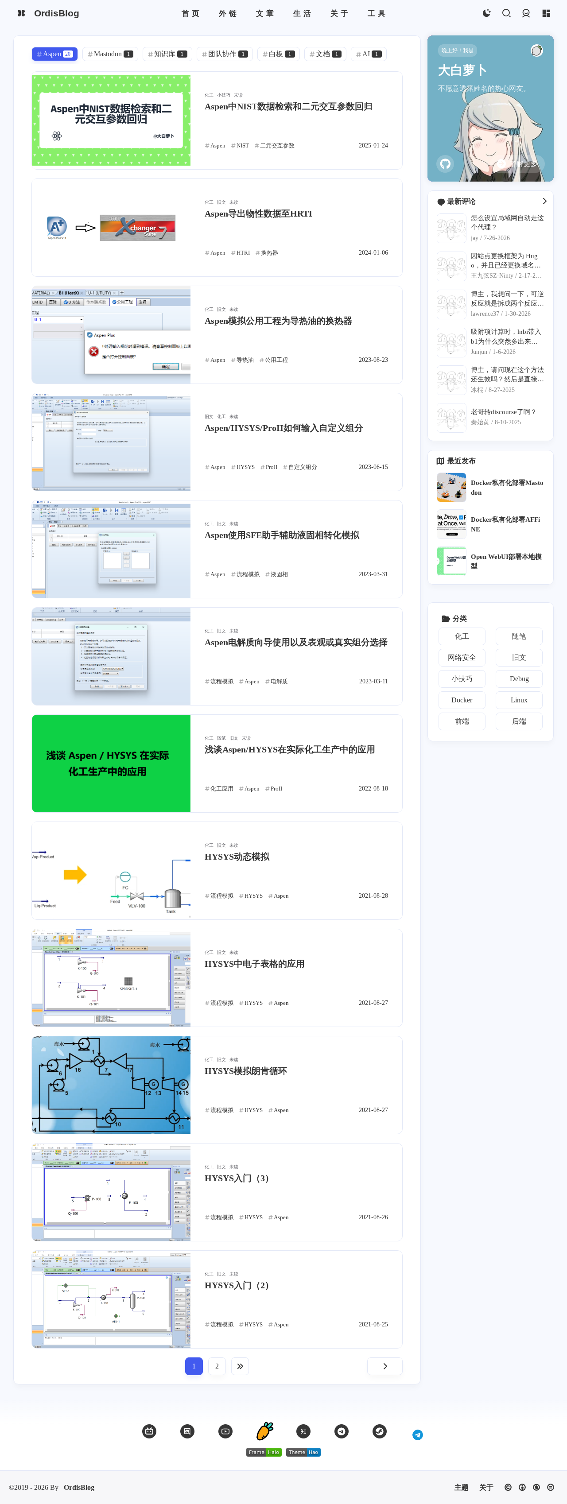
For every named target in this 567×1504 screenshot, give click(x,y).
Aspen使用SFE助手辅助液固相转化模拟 (282, 535)
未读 (238, 95)
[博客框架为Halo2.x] (264, 1452)
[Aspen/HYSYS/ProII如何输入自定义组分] (111, 442)
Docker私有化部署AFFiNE (505, 524)
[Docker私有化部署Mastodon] (451, 487)
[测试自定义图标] (418, 1431)
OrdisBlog (79, 1487)
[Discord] (187, 1431)
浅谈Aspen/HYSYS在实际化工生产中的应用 (290, 749)
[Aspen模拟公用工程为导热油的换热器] (111, 335)
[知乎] (303, 1431)
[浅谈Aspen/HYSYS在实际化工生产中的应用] (111, 763)
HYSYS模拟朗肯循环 (246, 1071)
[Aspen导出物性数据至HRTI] (111, 227)
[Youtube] (225, 1431)
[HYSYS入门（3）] (111, 1192)
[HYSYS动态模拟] (111, 870)
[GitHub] (445, 164)
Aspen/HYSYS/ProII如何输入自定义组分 (284, 428)
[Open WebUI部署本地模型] (451, 561)
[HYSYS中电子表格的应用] (111, 978)
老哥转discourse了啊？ (504, 411)
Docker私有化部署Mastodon (507, 487)
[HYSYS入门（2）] (111, 1299)
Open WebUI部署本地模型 (506, 561)
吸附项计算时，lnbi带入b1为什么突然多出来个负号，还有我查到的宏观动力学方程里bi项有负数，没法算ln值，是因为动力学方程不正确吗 (507, 337)
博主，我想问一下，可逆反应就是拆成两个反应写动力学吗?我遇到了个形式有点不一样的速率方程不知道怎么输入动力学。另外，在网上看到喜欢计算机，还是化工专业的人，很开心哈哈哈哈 (507, 299)
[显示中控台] (546, 13)
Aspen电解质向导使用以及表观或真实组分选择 (296, 642)
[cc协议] (529, 1487)
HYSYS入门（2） (239, 1285)
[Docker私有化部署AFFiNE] (451, 524)
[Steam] (380, 1431)
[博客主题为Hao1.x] (303, 1452)
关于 (486, 1487)
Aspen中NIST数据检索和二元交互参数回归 (289, 106)
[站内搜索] (506, 13)
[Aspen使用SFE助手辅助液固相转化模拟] (111, 549)
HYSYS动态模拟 (237, 856)
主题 (461, 1487)
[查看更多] (544, 201)
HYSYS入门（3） (239, 1178)
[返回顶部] (264, 1431)
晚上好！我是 (458, 50)
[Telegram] (341, 1431)
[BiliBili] (149, 1431)
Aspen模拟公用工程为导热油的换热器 (278, 321)
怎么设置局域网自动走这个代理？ (507, 222)
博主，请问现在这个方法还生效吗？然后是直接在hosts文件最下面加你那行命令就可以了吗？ (507, 375)
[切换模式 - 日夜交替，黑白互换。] (486, 13)
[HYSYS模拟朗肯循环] (111, 1085)
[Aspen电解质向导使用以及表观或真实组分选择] (111, 656)
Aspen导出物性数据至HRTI (258, 213)
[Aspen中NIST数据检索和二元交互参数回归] (111, 120)
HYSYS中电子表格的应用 (255, 964)
